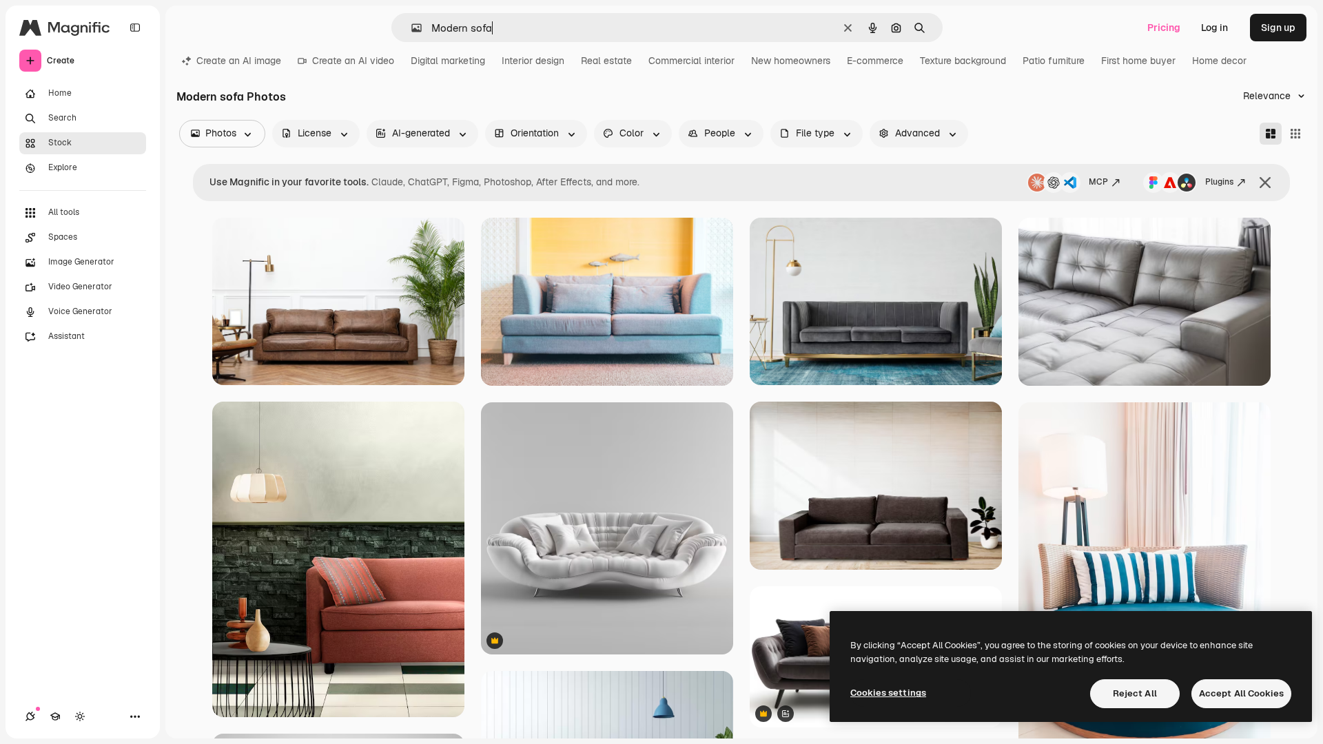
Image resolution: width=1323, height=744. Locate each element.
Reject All (1135, 693)
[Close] (1265, 182)
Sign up (1278, 27)
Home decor (1219, 60)
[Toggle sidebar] (135, 28)
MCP (1098, 181)
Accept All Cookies (1241, 693)
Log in (1214, 27)
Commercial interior (691, 60)
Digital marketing (448, 60)
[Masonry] (1271, 134)
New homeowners (790, 60)
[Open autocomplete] (411, 28)
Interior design (533, 60)
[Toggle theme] (80, 716)
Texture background (963, 60)
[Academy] (55, 716)
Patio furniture (1054, 60)
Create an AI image (238, 60)
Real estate (606, 60)
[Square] (1295, 134)
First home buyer (1138, 60)
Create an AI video (353, 60)
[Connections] (30, 716)
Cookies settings (888, 693)
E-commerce (875, 60)
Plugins (1219, 181)
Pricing (1163, 27)
